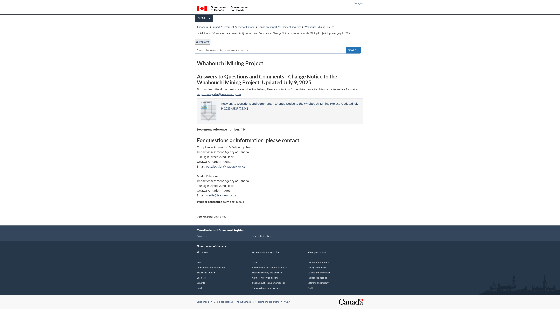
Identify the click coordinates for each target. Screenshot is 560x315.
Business (201, 277)
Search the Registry (261, 236)
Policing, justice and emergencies (268, 282)
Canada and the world (318, 262)
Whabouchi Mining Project (319, 27)
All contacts (202, 252)
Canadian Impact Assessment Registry (279, 27)
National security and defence (267, 272)
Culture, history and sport (265, 277)
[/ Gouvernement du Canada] (223, 9)
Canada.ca (203, 27)
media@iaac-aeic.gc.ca (221, 195)
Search (353, 50)
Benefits (201, 282)
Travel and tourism (206, 272)
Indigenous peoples (317, 277)
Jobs (199, 262)
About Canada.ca (245, 301)
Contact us (202, 236)
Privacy (287, 301)
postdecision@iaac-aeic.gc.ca (225, 166)
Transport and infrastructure (266, 288)
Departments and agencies (265, 252)
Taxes (255, 262)
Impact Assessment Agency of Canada (233, 27)
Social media (203, 301)
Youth (310, 288)
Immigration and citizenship (211, 267)
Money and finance (317, 267)
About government (317, 252)
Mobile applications (223, 301)
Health (200, 288)
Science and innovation (319, 272)
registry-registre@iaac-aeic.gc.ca (219, 94)
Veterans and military (318, 282)
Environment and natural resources (269, 267)
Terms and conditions (268, 301)
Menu (202, 18)
